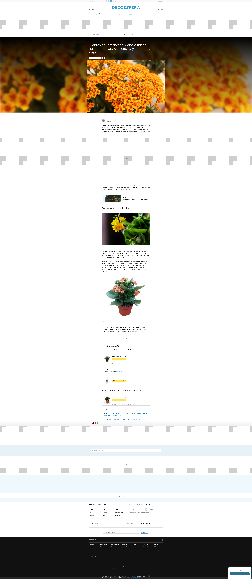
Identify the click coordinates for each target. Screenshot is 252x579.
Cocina (128, 34)
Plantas (108, 423)
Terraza (109, 34)
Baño (103, 509)
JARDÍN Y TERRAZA (101, 14)
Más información (137, 577)
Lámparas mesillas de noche (143, 499)
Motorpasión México (135, 565)
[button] (111, 120)
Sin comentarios (94, 58)
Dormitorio (134, 34)
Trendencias (146, 546)
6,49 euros (135, 350)
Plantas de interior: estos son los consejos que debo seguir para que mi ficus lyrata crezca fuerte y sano (135, 199)
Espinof (112, 548)
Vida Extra (102, 548)
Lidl (120, 34)
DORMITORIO (122, 14)
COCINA (131, 14)
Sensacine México (115, 564)
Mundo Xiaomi (93, 556)
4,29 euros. (138, 390)
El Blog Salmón (157, 546)
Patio (140, 34)
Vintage (144, 34)
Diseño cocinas (154, 499)
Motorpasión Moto (137, 548)
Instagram (159, 9)
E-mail (104, 58)
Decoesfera (145, 548)
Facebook (153, 9)
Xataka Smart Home (92, 553)
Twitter (156, 9)
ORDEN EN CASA (151, 14)
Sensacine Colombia (113, 567)
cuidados (120, 423)
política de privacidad (144, 512)
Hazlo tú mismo (119, 512)
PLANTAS (140, 14)
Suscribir (150, 509)
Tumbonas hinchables (117, 499)
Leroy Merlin (115, 34)
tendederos (92, 518)
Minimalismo (105, 512)
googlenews (162, 9)
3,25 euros (119, 371)
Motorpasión (135, 546)
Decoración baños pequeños (105, 499)
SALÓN (113, 14)
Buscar (96, 9)
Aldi (116, 518)
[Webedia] (93, 539)
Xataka (91, 546)
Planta (99, 34)
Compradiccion (146, 550)
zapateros (117, 515)
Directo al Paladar (125, 546)
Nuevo (93, 9)
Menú (90, 9)
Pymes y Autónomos (156, 549)
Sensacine (113, 546)
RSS (144, 523)
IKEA (103, 515)
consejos (114, 423)
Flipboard (102, 58)
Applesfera (92, 550)
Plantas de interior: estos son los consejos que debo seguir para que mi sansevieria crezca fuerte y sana (118, 496)
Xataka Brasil (92, 567)
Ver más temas (94, 523)
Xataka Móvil (92, 548)
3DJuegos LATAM (104, 564)
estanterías (92, 515)
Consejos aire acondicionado (130, 499)
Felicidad (104, 34)
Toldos (124, 34)
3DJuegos (102, 546)
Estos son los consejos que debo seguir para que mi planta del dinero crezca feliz (124, 419)
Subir (157, 540)
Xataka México (93, 564)
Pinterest (150, 9)
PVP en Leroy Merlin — (119, 359)
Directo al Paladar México (125, 565)
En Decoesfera (126, 196)
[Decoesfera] (126, 6)
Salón (91, 512)
